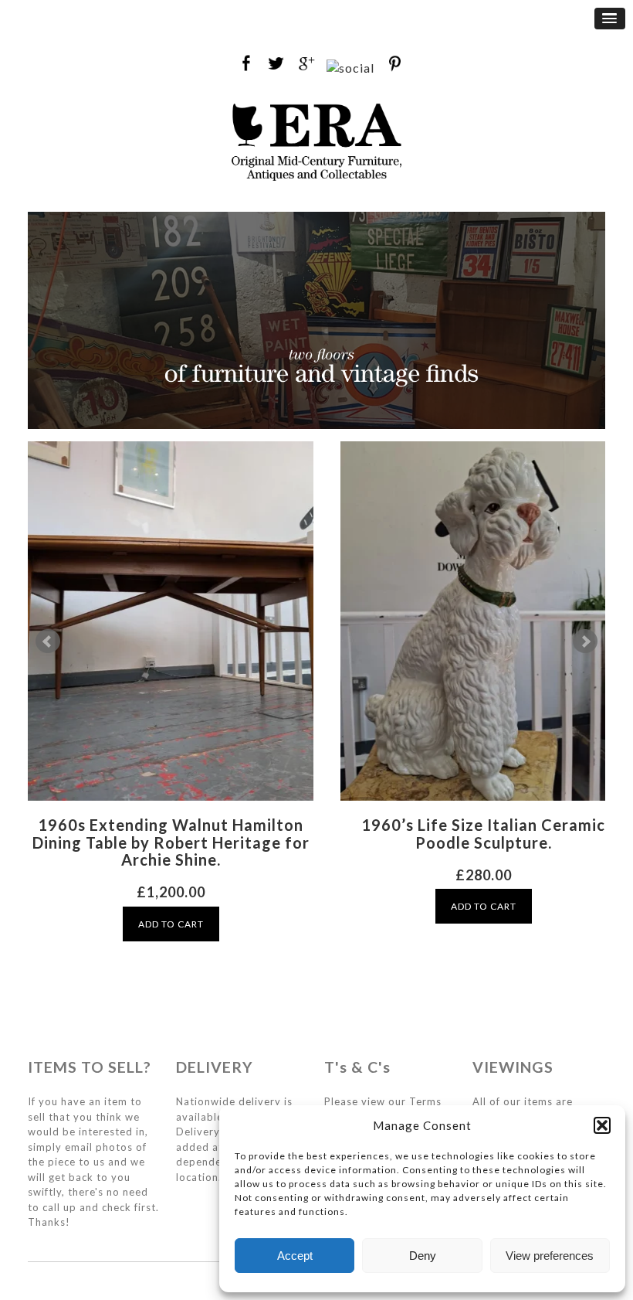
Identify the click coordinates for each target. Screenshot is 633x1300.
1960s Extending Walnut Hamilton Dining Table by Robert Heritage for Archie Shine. (171, 842)
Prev (48, 641)
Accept (295, 1255)
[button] (602, 1125)
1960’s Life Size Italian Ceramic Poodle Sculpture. (483, 833)
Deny (422, 1255)
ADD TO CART (171, 924)
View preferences (550, 1255)
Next (585, 641)
